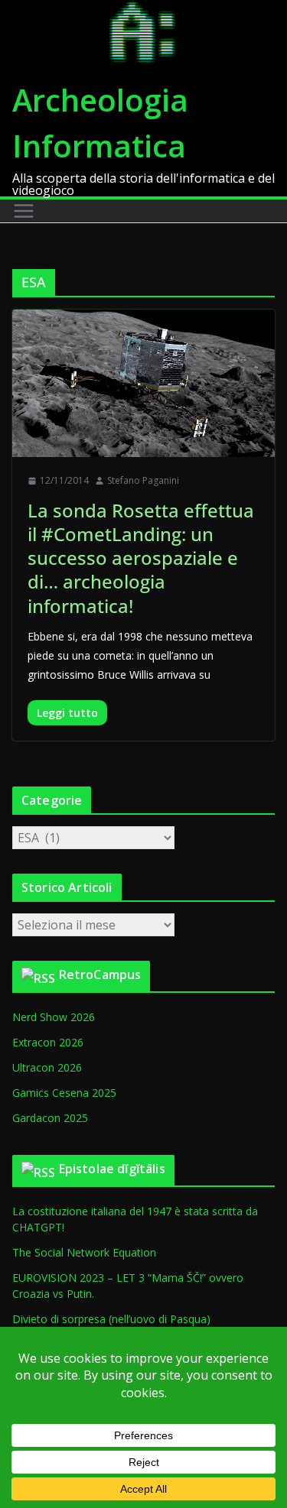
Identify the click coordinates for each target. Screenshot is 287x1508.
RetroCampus (100, 974)
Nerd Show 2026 (53, 1017)
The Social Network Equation (84, 1252)
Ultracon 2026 (47, 1067)
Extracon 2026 (47, 1042)
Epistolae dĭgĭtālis (112, 1168)
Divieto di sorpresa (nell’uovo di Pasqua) (111, 1319)
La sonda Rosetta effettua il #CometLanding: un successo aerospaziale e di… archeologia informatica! (141, 558)
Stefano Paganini (143, 480)
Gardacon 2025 (50, 1118)
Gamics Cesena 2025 (64, 1092)
